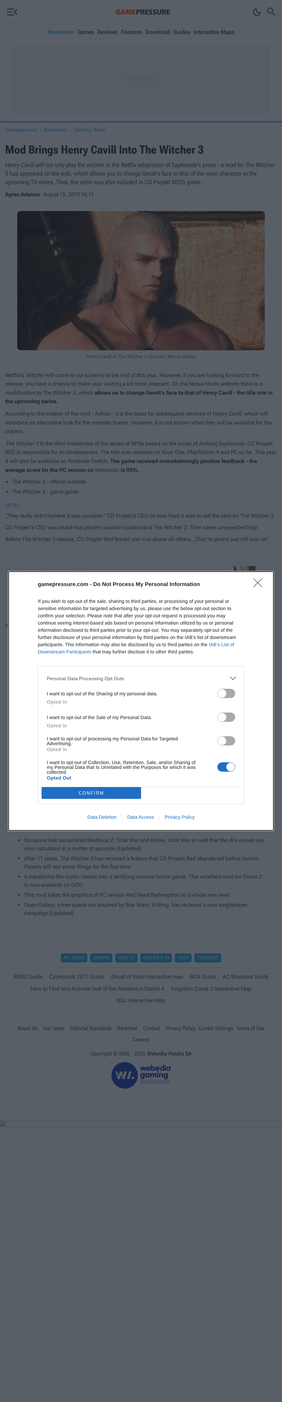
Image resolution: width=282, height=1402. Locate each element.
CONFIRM (91, 793)
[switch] (226, 693)
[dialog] (141, 701)
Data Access (140, 817)
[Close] (260, 585)
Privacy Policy (180, 817)
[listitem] (141, 678)
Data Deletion (102, 817)
